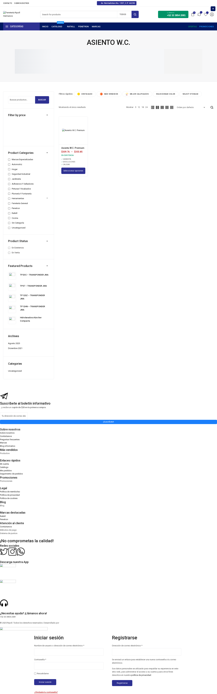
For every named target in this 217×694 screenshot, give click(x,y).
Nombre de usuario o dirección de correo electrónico (59, 645)
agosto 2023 (14, 343)
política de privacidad (141, 675)
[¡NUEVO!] (57, 26)
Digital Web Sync (67, 623)
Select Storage (190, 94)
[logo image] (12, 14)
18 (143, 107)
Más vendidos (111, 94)
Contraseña (40, 659)
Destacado (86, 94)
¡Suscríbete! (108, 422)
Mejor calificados (139, 94)
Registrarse (122, 683)
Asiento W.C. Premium (72, 148)
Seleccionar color (165, 94)
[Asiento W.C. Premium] (73, 130)
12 (139, 107)
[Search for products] (135, 14)
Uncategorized (15, 371)
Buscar (42, 100)
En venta (16, 252)
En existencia (18, 247)
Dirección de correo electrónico (127, 645)
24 (146, 107)
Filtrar (13, 139)
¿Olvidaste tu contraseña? (46, 692)
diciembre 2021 (15, 348)
